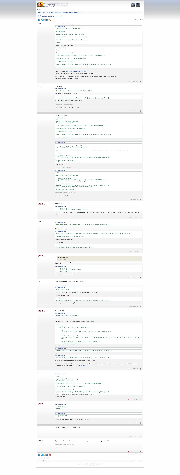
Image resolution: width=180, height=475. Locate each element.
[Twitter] (42, 20)
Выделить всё (62, 26)
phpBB (86, 463)
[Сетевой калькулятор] (138, 5)
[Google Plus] (50, 20)
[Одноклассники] (44, 20)
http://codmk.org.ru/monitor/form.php (76, 71)
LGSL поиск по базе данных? (49, 16)
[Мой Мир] (47, 20)
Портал (39, 12)
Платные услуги (84, 365)
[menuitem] (39, 10)
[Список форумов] (52, 4)
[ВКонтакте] (39, 20)
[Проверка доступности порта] (133, 5)
